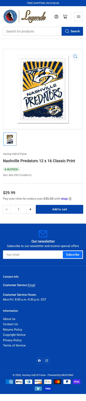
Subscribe (72, 254)
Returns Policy (12, 329)
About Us (9, 319)
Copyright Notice (14, 335)
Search (75, 31)
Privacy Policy (12, 340)
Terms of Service (14, 345)
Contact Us (10, 324)
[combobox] (43, 31)
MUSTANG (67, 375)
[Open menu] (78, 16)
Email (31, 285)
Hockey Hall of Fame (15, 153)
